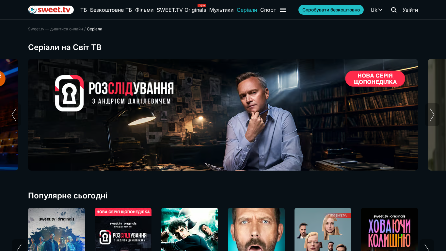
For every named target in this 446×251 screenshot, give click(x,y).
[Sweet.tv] (51, 10)
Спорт (268, 10)
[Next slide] (432, 114)
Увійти (410, 10)
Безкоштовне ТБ (111, 10)
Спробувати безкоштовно (331, 9)
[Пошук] (394, 10)
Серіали (247, 10)
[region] (223, 115)
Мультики (221, 10)
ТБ (83, 10)
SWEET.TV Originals (181, 10)
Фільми (144, 10)
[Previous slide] (14, 114)
